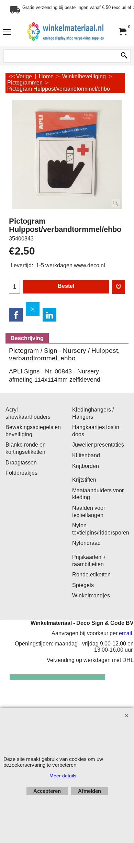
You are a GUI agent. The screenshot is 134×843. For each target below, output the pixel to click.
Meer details (62, 775)
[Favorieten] (118, 286)
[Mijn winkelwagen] (122, 31)
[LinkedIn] (49, 315)
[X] (33, 309)
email (125, 633)
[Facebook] (16, 315)
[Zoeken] (124, 56)
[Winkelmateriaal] (65, 31)
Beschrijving (27, 338)
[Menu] (7, 32)
